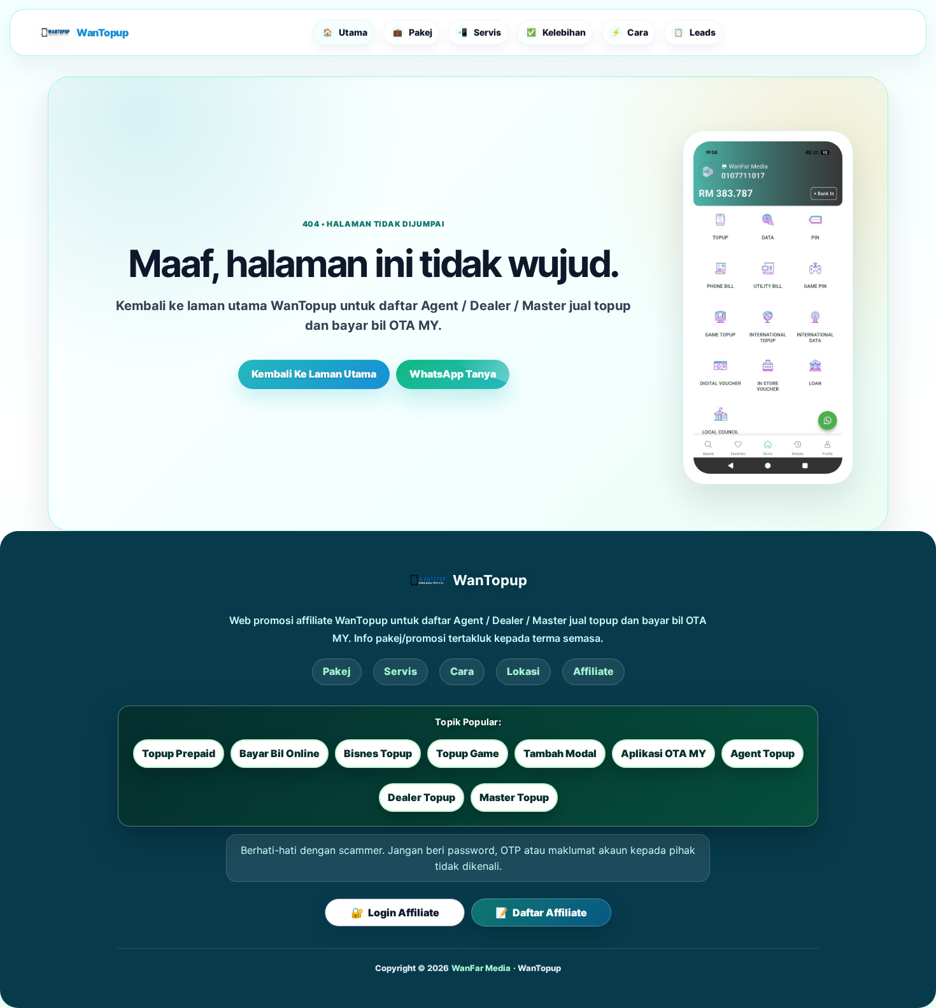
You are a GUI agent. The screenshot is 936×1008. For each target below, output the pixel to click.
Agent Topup (762, 753)
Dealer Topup (421, 797)
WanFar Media (481, 968)
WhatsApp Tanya (452, 373)
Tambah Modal (560, 753)
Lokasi (523, 671)
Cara (462, 671)
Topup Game (467, 753)
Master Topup (514, 797)
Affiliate (593, 671)
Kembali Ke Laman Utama (314, 373)
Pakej (337, 671)
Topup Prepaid (178, 753)
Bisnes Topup (378, 753)
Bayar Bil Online (279, 753)
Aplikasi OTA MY (663, 753)
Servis (400, 671)
